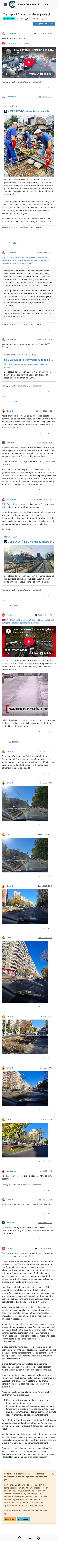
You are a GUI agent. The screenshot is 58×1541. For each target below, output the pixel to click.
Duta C (10, 411)
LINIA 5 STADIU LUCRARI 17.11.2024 (22, 43)
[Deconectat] (4, 33)
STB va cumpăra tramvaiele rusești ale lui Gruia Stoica (29, 359)
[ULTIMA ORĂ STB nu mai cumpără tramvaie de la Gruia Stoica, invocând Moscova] (29, 559)
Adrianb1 (11, 1223)
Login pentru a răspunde (44, 23)
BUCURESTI (9, 19)
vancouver (11, 33)
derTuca (10, 442)
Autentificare (23, 1519)
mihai (9, 615)
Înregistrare (10, 1519)
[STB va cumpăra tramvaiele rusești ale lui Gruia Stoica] (29, 366)
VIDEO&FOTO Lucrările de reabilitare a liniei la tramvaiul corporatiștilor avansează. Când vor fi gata (31, 111)
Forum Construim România (33, 4)
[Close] (53, 1474)
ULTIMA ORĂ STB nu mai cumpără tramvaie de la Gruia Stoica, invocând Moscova (31, 541)
